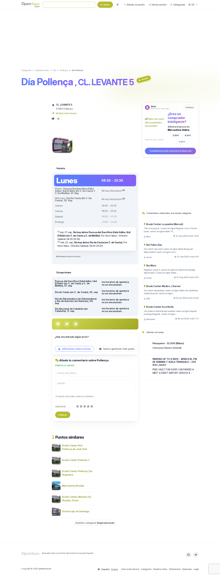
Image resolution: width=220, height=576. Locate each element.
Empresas (187, 569)
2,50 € (182, 141)
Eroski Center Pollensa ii (75, 460)
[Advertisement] (110, 35)
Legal (196, 569)
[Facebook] (188, 555)
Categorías (146, 569)
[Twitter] (196, 555)
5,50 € (176, 135)
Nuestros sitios (160, 569)
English (114, 569)
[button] (193, 5)
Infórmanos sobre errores (68, 256)
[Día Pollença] (62, 145)
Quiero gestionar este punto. (118, 348)
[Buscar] (118, 5)
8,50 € (188, 135)
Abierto (144, 79)
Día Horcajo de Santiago (75, 511)
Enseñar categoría (95, 522)
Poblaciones (175, 569)
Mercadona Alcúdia (73, 485)
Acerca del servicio (130, 569)
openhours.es (44, 568)
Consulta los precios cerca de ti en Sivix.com (170, 151)
